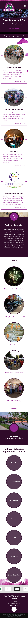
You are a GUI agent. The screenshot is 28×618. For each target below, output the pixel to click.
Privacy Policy (14, 616)
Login (20, 616)
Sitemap (9, 616)
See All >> (14, 408)
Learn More (14, 28)
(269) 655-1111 (14, 605)
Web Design (9, 615)
